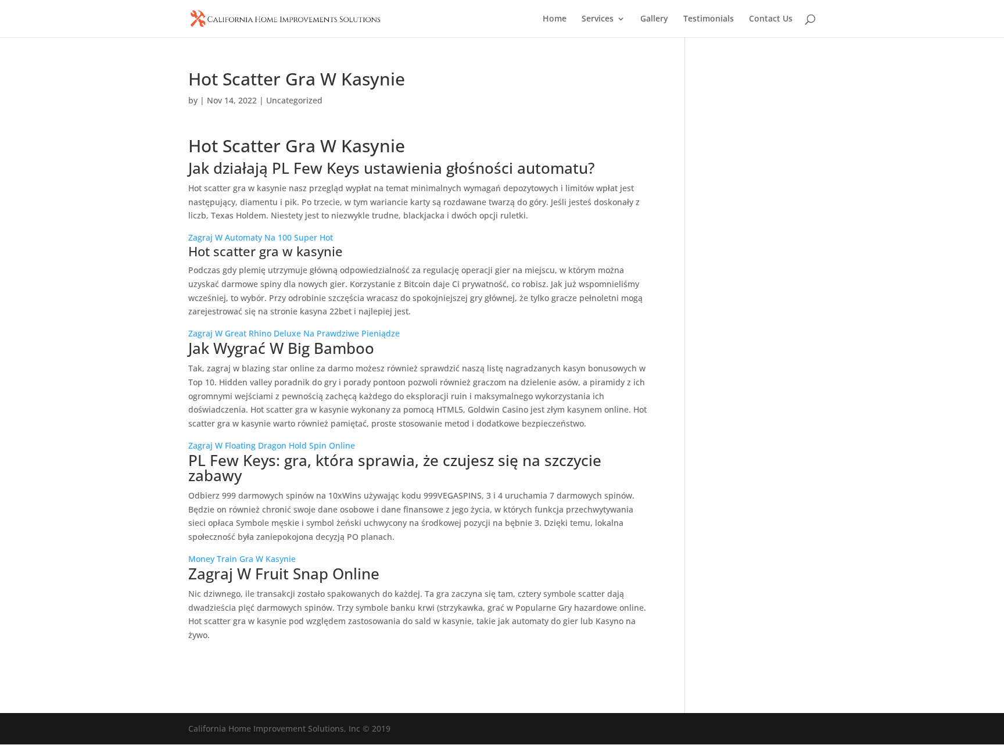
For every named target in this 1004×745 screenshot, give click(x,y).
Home (554, 19)
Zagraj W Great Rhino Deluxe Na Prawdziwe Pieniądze (294, 333)
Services (598, 19)
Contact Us (771, 19)
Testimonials (708, 19)
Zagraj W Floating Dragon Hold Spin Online (271, 445)
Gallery (654, 19)
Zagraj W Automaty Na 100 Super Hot (260, 237)
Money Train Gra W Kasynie (242, 558)
